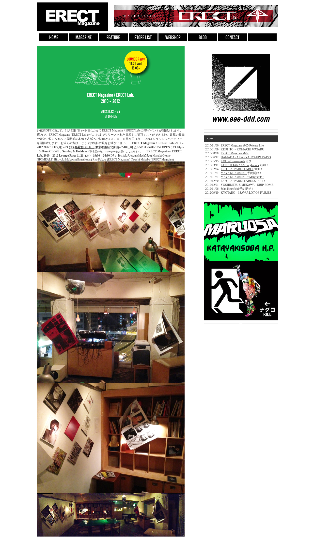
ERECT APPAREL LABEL (237, 169)
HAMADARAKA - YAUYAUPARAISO (246, 157)
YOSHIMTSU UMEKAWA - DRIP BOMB (247, 185)
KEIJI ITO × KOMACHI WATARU (242, 149)
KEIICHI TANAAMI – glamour (240, 165)
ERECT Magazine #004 (235, 153)
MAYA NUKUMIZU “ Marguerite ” (242, 177)
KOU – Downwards (233, 161)
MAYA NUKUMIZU (234, 173)
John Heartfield (230, 188)
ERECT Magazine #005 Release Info (242, 145)
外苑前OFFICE (84, 147)
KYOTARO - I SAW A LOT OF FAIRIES (246, 192)
